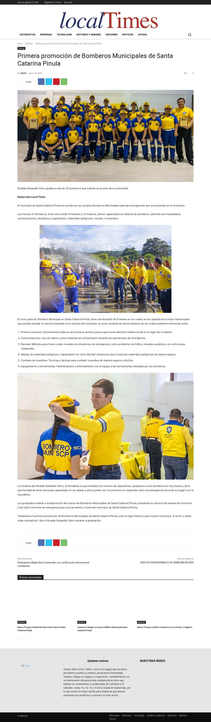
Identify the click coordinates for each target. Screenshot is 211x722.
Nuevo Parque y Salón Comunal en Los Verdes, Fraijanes (164, 627)
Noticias (29, 43)
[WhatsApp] (64, 81)
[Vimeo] (187, 2)
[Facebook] (173, 2)
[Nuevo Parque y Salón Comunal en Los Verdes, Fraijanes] (165, 604)
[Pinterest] (56, 81)
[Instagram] (178, 2)
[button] (190, 35)
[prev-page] (19, 638)
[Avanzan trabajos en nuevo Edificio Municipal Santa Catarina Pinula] (105, 604)
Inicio (19, 43)
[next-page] (25, 638)
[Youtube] (192, 2)
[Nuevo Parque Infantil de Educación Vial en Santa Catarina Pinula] (45, 604)
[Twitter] (182, 2)
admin (23, 73)
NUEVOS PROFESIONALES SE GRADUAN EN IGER (167, 562)
